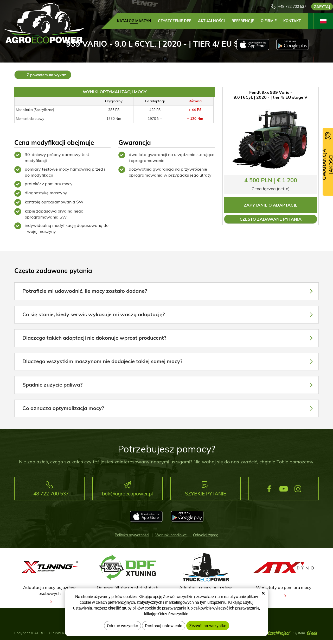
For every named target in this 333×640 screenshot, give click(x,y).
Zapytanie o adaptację (271, 205)
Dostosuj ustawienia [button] (163, 625)
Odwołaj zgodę (205, 535)
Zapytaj (322, 6)
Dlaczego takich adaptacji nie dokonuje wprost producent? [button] (94, 337)
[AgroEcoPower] (44, 22)
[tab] (166, 291)
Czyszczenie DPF (174, 20)
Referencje (243, 20)
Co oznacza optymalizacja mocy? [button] (63, 408)
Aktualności (211, 20)
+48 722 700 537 (292, 6)
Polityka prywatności (132, 535)
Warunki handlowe (171, 535)
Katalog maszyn (134, 20)
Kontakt (292, 20)
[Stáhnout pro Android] (292, 46)
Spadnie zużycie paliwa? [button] (52, 384)
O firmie (269, 20)
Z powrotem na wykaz (46, 75)
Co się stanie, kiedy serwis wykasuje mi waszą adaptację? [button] (93, 314)
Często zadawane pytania (271, 219)
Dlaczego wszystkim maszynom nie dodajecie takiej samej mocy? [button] (102, 361)
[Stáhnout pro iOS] (252, 46)
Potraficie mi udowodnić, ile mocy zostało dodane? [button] (84, 291)
